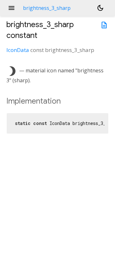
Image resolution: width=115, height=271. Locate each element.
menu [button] (11, 8)
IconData (17, 50)
